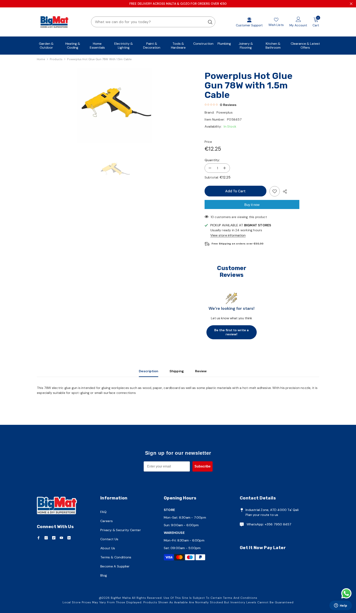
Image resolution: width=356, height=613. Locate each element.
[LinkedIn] (69, 537)
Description (148, 371)
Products (56, 59)
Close (351, 4)
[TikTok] (53, 537)
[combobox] (148, 22)
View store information (228, 235)
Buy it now (252, 205)
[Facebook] (38, 537)
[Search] (153, 21)
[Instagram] (46, 537)
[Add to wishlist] (274, 191)
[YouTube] (61, 537)
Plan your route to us (262, 515)
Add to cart (235, 191)
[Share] (283, 191)
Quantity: (212, 160)
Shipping (177, 371)
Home (41, 59)
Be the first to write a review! (231, 332)
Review (201, 371)
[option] (114, 105)
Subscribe (202, 466)
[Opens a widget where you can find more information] (340, 606)
